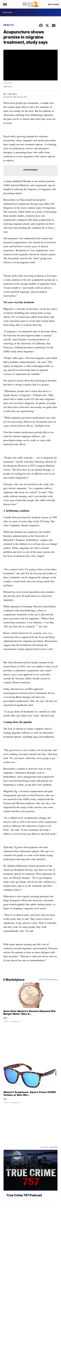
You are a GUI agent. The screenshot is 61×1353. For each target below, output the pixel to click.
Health (8, 25)
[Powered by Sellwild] (53, 1147)
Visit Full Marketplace (48, 980)
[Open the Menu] (4, 4)
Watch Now (53, 4)
